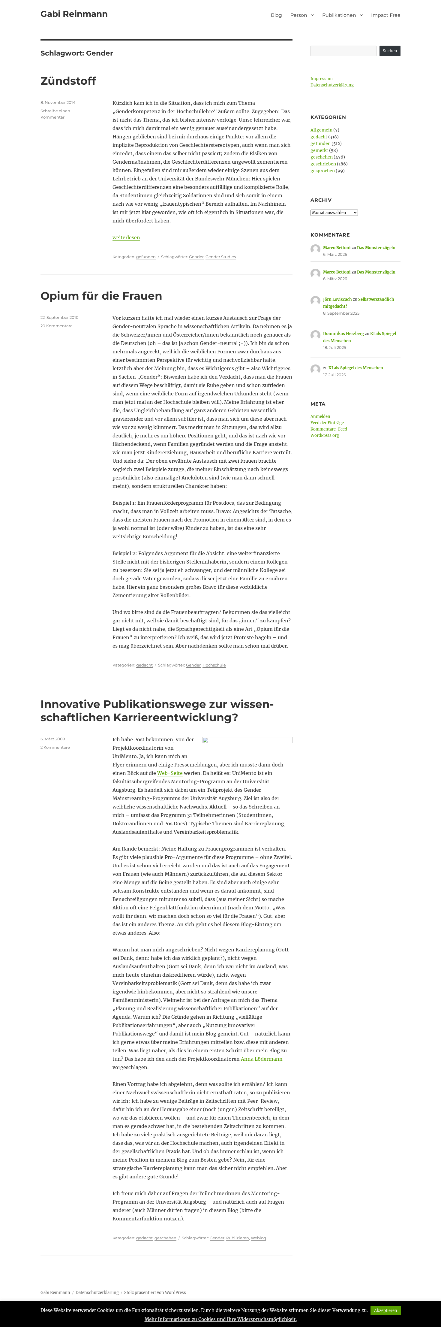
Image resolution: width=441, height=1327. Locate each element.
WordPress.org (324, 435)
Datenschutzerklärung (332, 85)
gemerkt (319, 150)
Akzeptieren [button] (385, 1310)
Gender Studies (221, 256)
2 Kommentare (55, 747)
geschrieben (323, 164)
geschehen (165, 1237)
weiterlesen (126, 237)
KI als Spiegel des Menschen (355, 367)
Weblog (258, 1237)
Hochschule (214, 665)
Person (298, 15)
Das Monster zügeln (376, 247)
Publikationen (339, 15)
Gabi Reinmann (74, 14)
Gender (196, 256)
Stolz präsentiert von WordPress (155, 1292)
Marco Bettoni (337, 247)
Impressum (321, 78)
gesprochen (322, 171)
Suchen (390, 50)
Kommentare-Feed (328, 429)
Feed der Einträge (327, 422)
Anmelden (320, 416)
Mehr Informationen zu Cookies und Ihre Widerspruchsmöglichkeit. (221, 1319)
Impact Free (385, 15)
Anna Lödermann (262, 1059)
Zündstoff (68, 80)
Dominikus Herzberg (343, 333)
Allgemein (321, 130)
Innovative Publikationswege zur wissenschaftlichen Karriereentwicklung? (157, 710)
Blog (276, 15)
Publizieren (237, 1237)
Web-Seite (170, 773)
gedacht (144, 665)
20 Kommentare (56, 325)
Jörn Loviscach (337, 299)
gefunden (146, 256)
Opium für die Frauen (101, 295)
